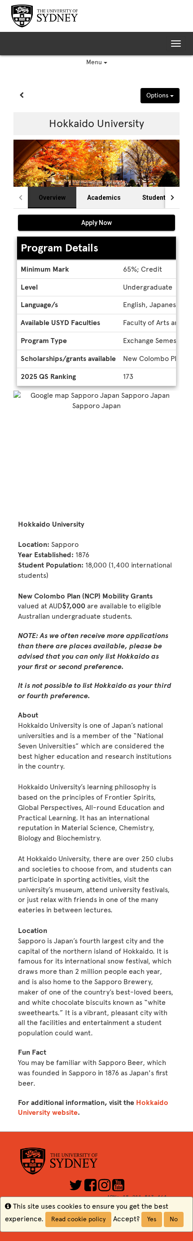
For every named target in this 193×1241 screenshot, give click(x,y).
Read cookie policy (78, 1219)
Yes (151, 1219)
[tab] (52, 197)
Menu (95, 62)
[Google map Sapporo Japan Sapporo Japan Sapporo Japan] (96, 453)
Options (158, 95)
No (174, 1219)
